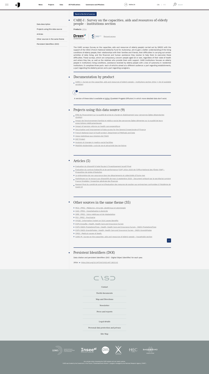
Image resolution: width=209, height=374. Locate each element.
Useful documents (104, 293)
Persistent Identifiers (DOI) (48, 44)
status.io (132, 5)
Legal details (104, 321)
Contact (104, 287)
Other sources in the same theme (50, 39)
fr (164, 5)
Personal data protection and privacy (104, 327)
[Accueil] (17, 5)
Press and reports (104, 311)
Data (61, 5)
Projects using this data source (49, 29)
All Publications (74, 5)
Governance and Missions (95, 5)
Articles (40, 34)
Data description (43, 24)
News (41, 5)
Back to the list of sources (85, 14)
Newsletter (104, 305)
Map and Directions (104, 299)
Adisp (107, 98)
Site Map (104, 334)
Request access (110, 36)
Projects (51, 5)
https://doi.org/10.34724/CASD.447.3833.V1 (99, 262)
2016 (84, 29)
